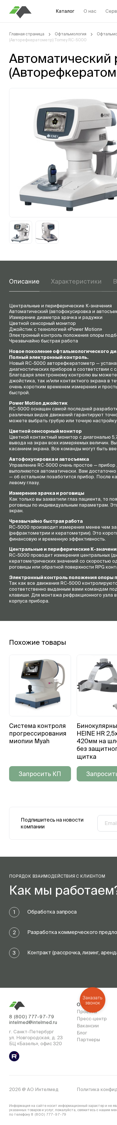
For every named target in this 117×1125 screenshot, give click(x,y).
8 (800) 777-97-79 (31, 1016)
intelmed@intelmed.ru (33, 1022)
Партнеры (88, 1039)
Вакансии (88, 1025)
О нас (89, 11)
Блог (82, 1032)
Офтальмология (70, 34)
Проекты (87, 1011)
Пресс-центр (92, 1018)
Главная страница (26, 34)
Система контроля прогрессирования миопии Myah (37, 733)
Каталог (65, 11)
